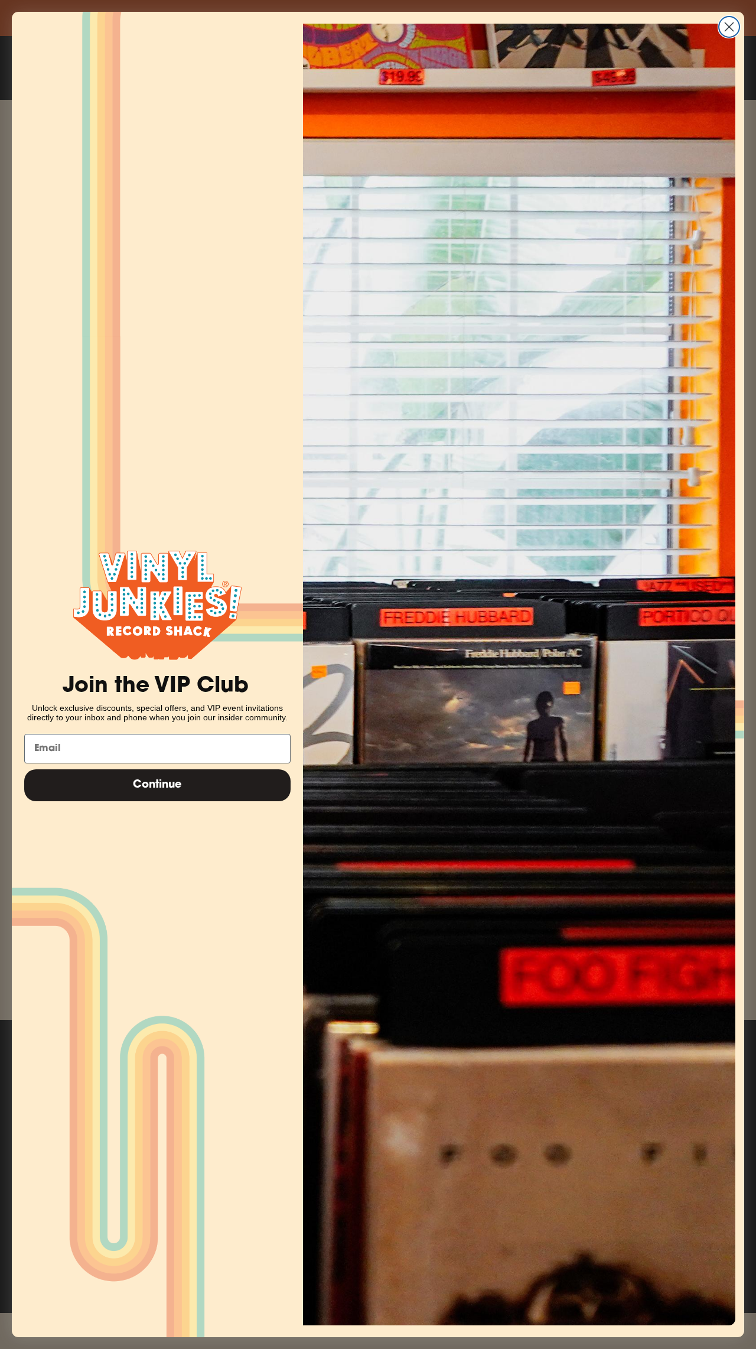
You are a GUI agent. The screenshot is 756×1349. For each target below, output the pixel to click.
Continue (157, 785)
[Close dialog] (729, 27)
